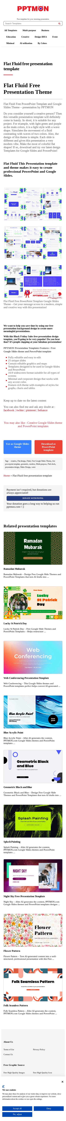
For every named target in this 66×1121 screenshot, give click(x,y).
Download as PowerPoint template (48, 446)
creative (13, 461)
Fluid (29, 461)
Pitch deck (51, 464)
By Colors (42, 43)
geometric (24, 464)
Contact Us (8, 1054)
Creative (25, 37)
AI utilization (26, 43)
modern (32, 464)
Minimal (10, 43)
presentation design (12, 467)
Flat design (21, 461)
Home (7, 475)
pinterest (31, 410)
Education (11, 37)
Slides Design (25, 467)
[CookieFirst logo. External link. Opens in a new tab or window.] (3, 1086)
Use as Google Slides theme (17, 445)
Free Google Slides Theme (41, 461)
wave (33, 467)
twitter (20, 410)
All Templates (10, 30)
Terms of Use (9, 1049)
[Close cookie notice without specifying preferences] (62, 1081)
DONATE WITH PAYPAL (33, 498)
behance (42, 410)
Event (55, 37)
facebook (9, 410)
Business (45, 30)
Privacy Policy (39, 1049)
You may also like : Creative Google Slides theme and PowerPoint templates (33, 424)
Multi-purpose (29, 30)
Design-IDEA (41, 37)
